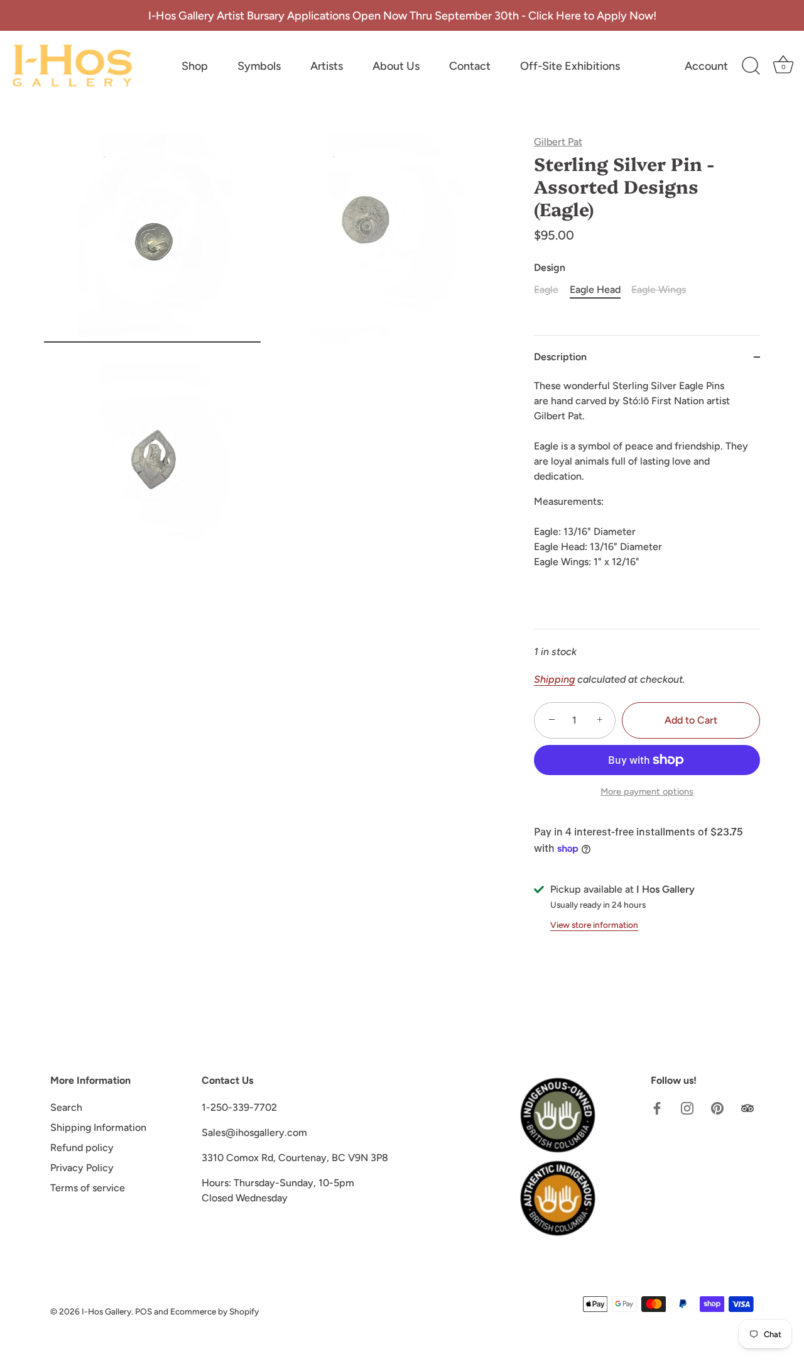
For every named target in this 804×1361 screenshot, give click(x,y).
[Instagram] (687, 1107)
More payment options (646, 791)
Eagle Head (595, 289)
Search (66, 1107)
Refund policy (82, 1148)
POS (143, 1311)
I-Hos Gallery (106, 1311)
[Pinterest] (717, 1107)
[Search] (750, 66)
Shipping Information (98, 1127)
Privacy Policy (82, 1168)
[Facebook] (657, 1107)
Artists (326, 66)
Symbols (259, 66)
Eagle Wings (658, 289)
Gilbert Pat (558, 142)
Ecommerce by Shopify (214, 1311)
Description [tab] (560, 357)
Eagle (546, 289)
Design (549, 267)
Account (706, 66)
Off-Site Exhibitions (570, 66)
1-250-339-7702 (239, 1107)
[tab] (647, 503)
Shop (195, 66)
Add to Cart (691, 720)
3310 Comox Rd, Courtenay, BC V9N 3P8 (295, 1158)
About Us (396, 66)
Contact (470, 66)
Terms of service (87, 1188)
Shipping (554, 679)
